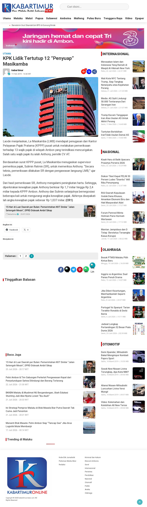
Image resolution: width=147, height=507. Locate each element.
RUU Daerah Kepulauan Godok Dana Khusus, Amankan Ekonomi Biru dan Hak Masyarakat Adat (115, 197)
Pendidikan (89, 475)
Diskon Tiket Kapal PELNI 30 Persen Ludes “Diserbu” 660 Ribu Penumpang (115, 180)
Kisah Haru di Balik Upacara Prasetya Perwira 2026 (115, 161)
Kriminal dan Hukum (93, 457)
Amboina (65, 18)
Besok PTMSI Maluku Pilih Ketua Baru (114, 259)
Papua (39, 18)
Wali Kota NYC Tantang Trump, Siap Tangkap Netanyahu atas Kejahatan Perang (115, 83)
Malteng (79, 18)
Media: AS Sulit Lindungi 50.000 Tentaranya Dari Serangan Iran (113, 102)
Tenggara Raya (113, 18)
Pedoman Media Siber (67, 461)
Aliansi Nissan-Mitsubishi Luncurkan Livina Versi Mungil (114, 389)
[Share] (94, 71)
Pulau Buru (94, 18)
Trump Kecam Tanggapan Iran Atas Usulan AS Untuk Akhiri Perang (114, 118)
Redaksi (62, 464)
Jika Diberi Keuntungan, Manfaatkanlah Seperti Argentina (113, 294)
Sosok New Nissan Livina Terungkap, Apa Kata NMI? (115, 370)
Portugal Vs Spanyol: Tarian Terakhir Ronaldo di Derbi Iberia (115, 311)
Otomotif (88, 482)
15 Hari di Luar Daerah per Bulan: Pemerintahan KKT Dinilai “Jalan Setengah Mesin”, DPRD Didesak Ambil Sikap (40, 208)
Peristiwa (88, 471)
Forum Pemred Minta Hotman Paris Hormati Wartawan (112, 216)
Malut (29, 18)
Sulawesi (51, 18)
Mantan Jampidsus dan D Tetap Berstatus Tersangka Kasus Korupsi (115, 233)
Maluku (18, 18)
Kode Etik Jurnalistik (67, 457)
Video (128, 18)
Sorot (87, 464)
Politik (87, 486)
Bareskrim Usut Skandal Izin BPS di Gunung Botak (33, 25)
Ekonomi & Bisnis (92, 461)
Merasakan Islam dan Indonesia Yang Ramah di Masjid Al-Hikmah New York (115, 65)
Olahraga (88, 493)
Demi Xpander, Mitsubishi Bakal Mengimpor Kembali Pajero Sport (114, 355)
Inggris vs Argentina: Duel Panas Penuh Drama (114, 276)
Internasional (90, 468)
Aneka (87, 489)
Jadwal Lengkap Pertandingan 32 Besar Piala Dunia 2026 (116, 327)
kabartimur (17, 70)
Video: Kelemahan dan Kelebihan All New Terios (114, 403)
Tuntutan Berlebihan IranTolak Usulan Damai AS (115, 133)
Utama (7, 18)
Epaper (139, 18)
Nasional (88, 479)
